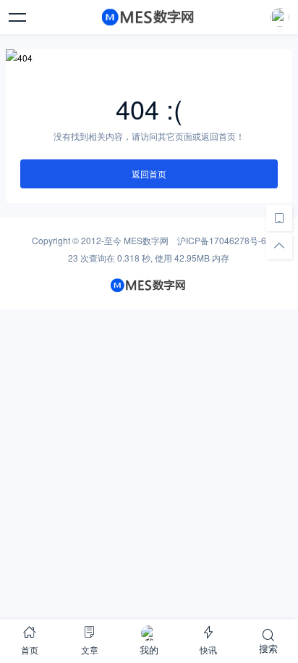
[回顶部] (279, 246)
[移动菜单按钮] (18, 17)
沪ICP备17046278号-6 (221, 240)
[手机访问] (279, 218)
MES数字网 (146, 240)
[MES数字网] (149, 17)
